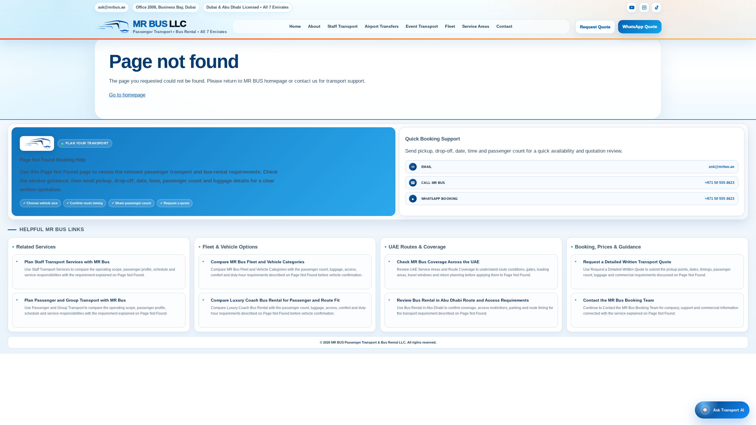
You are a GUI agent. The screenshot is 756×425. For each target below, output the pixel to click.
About (314, 26)
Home (295, 26)
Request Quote (595, 26)
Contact (504, 26)
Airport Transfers (382, 26)
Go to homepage (127, 95)
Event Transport (422, 26)
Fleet (450, 26)
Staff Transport (343, 26)
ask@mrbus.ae (111, 7)
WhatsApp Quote (640, 26)
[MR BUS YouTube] (632, 7)
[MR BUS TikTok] (656, 7)
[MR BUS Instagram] (644, 7)
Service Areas (475, 26)
